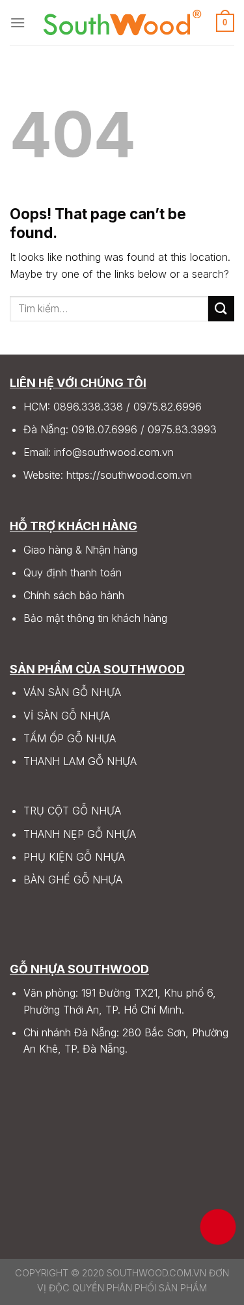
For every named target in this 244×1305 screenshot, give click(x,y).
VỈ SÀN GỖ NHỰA (66, 715)
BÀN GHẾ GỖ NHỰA (72, 879)
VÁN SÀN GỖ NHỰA (72, 692)
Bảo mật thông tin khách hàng (95, 618)
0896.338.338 (88, 406)
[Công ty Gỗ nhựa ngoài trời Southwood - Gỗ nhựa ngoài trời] (122, 23)
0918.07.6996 (104, 429)
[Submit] (221, 308)
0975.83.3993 (182, 429)
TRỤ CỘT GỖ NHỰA (72, 810)
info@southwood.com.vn (114, 452)
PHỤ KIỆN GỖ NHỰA (74, 856)
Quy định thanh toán (72, 572)
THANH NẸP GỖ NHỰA (79, 834)
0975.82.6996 (167, 406)
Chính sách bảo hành (73, 595)
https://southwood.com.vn (129, 474)
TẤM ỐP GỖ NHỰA (69, 738)
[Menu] (17, 22)
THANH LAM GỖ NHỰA (80, 761)
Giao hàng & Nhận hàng (80, 549)
